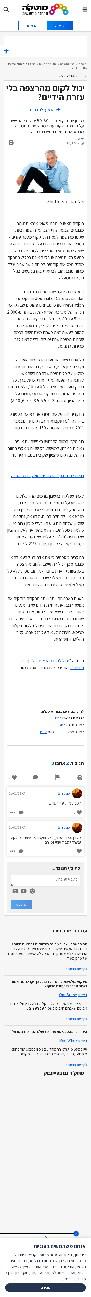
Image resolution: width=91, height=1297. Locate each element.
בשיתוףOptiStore (73, 994)
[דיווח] (57, 777)
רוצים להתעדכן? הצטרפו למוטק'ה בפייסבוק (47, 475)
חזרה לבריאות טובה (70, 75)
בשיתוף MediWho (73, 1040)
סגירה (45, 1287)
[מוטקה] (45, 9)
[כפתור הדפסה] (80, 777)
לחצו (43, 732)
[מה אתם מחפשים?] (6, 9)
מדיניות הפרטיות (74, 1279)
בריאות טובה (67, 64)
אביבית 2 (64, 793)
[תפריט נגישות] (6, 51)
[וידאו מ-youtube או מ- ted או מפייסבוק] (23, 891)
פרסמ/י (21, 904)
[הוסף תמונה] (15, 890)
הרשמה (31, 25)
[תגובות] (35, 777)
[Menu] (85, 9)
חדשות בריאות (47, 64)
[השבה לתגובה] (20, 812)
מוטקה (82, 64)
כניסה (59, 25)
